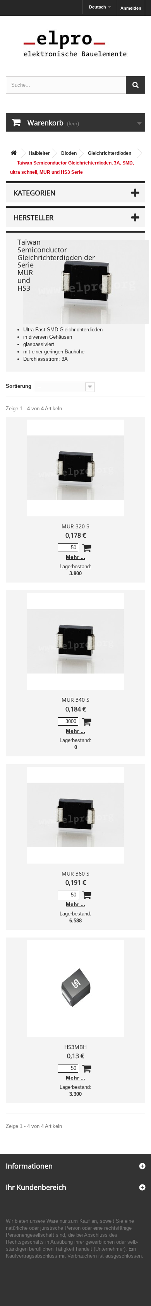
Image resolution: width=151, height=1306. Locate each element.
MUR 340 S (75, 699)
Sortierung (18, 386)
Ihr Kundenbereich (36, 1187)
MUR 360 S (75, 873)
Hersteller (33, 217)
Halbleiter (39, 153)
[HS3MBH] (75, 988)
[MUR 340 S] (75, 641)
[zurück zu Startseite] (13, 153)
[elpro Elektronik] (75, 43)
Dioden (69, 153)
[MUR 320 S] (75, 468)
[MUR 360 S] (75, 815)
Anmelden (130, 8)
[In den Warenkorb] (86, 549)
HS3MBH (75, 1047)
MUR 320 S (75, 526)
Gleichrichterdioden (109, 153)
